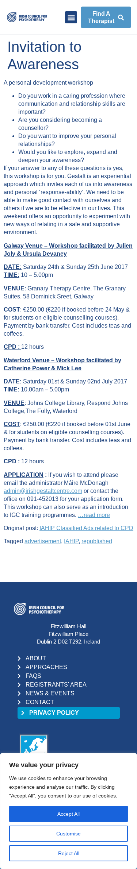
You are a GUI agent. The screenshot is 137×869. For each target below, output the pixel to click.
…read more (94, 515)
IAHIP (71, 541)
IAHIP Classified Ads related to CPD (86, 528)
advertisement (42, 541)
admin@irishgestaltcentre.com (43, 491)
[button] (71, 17)
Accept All (68, 814)
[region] (68, 811)
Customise (68, 834)
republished (96, 541)
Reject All (68, 853)
